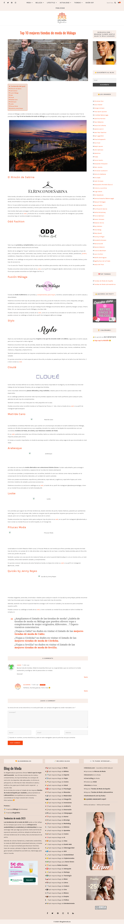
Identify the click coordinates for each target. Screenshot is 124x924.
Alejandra (27, 684)
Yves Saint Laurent (100, 111)
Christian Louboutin (101, 171)
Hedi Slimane (98, 181)
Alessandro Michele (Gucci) (103, 184)
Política (66, 900)
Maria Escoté (98, 243)
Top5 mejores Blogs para (61, 862)
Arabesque (13, 102)
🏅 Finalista (12, 813)
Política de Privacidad (103, 805)
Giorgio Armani (99, 108)
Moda (29, 2)
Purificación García (100, 209)
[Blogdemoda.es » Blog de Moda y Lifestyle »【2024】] (62, 18)
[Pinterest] (12, 2)
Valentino (97, 153)
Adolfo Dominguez (100, 257)
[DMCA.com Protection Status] (101, 907)
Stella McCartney (100, 212)
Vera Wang (97, 230)
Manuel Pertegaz (99, 202)
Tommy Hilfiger (99, 237)
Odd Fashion (13, 91)
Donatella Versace (100, 240)
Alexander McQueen (101, 164)
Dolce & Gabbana (100, 174)
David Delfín (98, 205)
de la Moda (93, 775)
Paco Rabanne (98, 122)
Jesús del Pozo (99, 264)
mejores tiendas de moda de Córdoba (36, 640)
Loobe (12, 104)
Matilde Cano (14, 99)
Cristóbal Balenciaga (101, 115)
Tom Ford (97, 143)
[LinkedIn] (73, 913)
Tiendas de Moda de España (103, 281)
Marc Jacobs (98, 167)
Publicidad (60, 8)
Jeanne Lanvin (99, 129)
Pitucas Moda (14, 106)
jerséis (84, 253)
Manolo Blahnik (99, 247)
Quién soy (90, 2)
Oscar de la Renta (100, 125)
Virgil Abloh (98, 191)
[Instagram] (15, 2)
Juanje (19, 665)
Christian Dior (99, 101)
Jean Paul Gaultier (100, 132)
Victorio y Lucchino (100, 188)
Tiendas (77, 2)
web (25, 213)
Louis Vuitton (98, 254)
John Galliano (98, 150)
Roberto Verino (99, 223)
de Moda (92, 778)
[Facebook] (4, 2)
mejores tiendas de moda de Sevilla (36, 647)
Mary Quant (98, 233)
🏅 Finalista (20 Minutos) (15, 809)
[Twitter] (8, 2)
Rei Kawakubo (98, 195)
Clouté (12, 97)
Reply (86, 677)
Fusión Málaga (14, 93)
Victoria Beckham (100, 250)
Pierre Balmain (99, 216)
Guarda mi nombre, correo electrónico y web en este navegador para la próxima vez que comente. (42, 737)
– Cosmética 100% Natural (99, 768)
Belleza (39, 2)
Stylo (11, 95)
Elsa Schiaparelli (100, 139)
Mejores (97, 789)
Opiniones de (95, 771)
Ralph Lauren (98, 146)
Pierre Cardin (98, 160)
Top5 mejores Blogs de (58, 768)
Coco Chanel (98, 104)
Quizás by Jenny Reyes (16, 108)
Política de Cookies (89, 805)
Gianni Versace (99, 219)
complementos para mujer (46, 295)
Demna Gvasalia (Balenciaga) (104, 198)
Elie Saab (97, 177)
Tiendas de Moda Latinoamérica (104, 284)
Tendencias (91, 782)
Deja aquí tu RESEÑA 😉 (103, 340)
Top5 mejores (58, 865)
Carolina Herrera (99, 118)
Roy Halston (98, 226)
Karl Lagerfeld (99, 136)
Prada (96, 157)
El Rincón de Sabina (15, 88)
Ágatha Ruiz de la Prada (102, 261)
